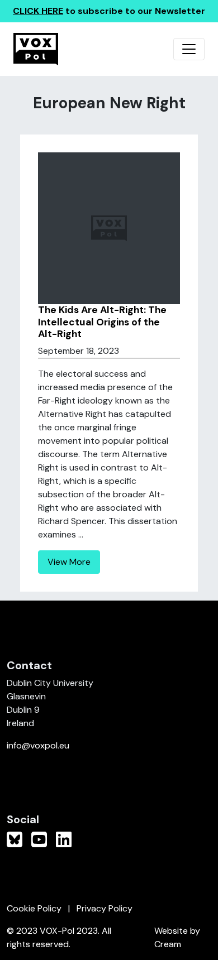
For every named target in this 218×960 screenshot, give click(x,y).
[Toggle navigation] (189, 49)
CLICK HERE (38, 11)
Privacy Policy (104, 908)
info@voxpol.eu (38, 745)
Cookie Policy (34, 908)
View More (69, 562)
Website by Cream (177, 937)
